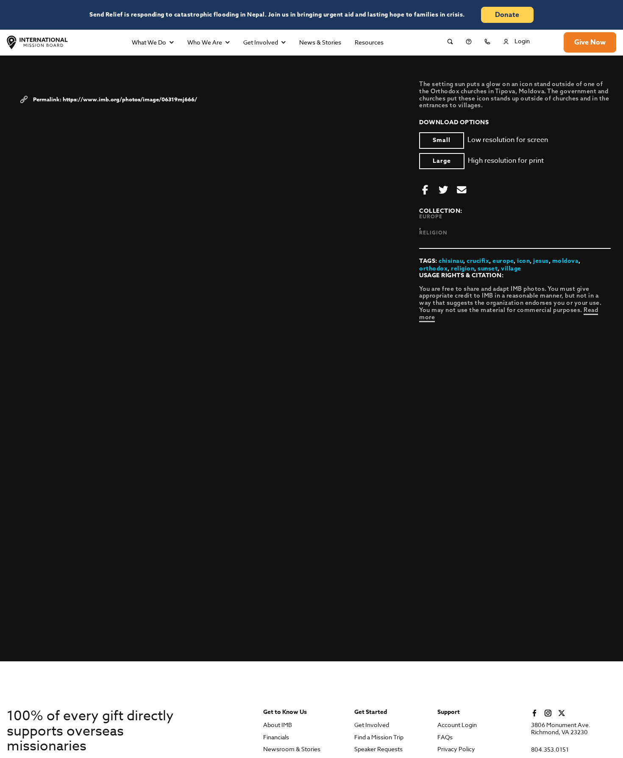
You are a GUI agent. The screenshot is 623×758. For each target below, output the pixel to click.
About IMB (277, 725)
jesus (541, 260)
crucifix (478, 260)
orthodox (433, 268)
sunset (488, 268)
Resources (369, 42)
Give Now (590, 42)
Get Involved (260, 42)
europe (503, 260)
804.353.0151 (550, 749)
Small (442, 140)
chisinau (451, 260)
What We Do (149, 42)
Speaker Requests (378, 749)
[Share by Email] (461, 190)
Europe (430, 216)
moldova (565, 260)
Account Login (457, 725)
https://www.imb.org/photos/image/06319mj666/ (130, 99)
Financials (276, 737)
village (511, 268)
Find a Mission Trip (378, 737)
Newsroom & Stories (291, 749)
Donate (507, 15)
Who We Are (204, 42)
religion (462, 268)
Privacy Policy (456, 749)
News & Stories (320, 42)
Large (442, 160)
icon (523, 260)
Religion (433, 232)
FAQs (445, 737)
